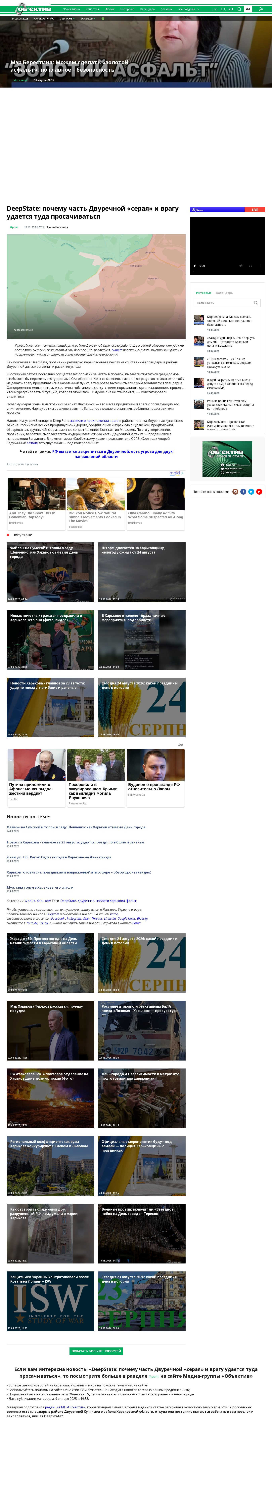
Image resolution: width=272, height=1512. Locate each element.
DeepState (68, 901)
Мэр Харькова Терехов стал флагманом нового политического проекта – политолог (230, 425)
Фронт (110, 9)
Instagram (74, 918)
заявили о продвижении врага (94, 420)
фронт (131, 901)
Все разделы (186, 9)
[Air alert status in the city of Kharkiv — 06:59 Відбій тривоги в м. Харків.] (103, 18)
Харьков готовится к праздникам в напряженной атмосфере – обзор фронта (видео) (79, 872)
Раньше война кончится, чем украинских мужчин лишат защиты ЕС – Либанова (230, 404)
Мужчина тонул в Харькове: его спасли (40, 887)
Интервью (127, 9)
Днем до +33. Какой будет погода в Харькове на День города (59, 857)
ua (223, 9)
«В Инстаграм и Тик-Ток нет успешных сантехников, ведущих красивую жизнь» (229, 362)
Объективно (71, 9)
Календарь (147, 9)
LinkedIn (110, 918)
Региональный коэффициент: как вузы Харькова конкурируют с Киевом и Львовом (73, 65)
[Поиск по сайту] (239, 9)
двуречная (86, 901)
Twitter (251, 492)
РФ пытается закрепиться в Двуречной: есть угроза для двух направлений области (112, 454)
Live (215, 9)
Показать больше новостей (96, 1351)
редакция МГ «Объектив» (65, 1407)
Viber (86, 918)
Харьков (43, 901)
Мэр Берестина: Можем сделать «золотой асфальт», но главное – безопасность (230, 320)
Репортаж (93, 9)
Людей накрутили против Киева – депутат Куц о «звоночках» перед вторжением (230, 383)
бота (136, 923)
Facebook (58, 918)
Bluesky (142, 918)
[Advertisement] (136, 115)
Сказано (166, 9)
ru (231, 9)
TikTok (43, 923)
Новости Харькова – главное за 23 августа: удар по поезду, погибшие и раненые (75, 842)
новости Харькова (110, 901)
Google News (126, 918)
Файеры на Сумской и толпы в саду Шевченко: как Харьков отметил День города (76, 827)
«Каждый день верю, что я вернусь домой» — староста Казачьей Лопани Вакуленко (231, 341)
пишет (117, 350)
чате (114, 914)
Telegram (52, 914)
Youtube (32, 923)
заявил (32, 443)
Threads (97, 918)
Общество (20, 80)
